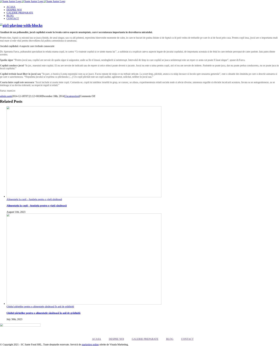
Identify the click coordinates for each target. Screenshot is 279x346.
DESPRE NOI (116, 339)
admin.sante (6, 96)
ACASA (96, 339)
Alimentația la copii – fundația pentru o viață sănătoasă (34, 199)
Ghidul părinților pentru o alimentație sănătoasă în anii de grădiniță (40, 306)
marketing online (90, 344)
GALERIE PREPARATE (145, 339)
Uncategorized (72, 96)
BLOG (169, 339)
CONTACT (187, 339)
